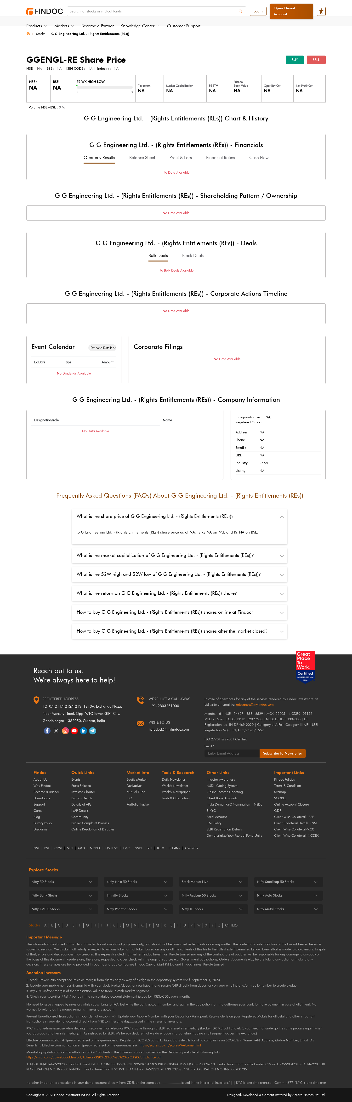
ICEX (160, 848)
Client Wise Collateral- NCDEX (296, 836)
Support (39, 804)
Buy (295, 60)
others (231, 925)
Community (79, 817)
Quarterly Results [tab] (99, 157)
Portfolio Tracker (138, 804)
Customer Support (183, 25)
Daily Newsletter (173, 780)
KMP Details (80, 811)
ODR (277, 811)
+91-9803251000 (164, 706)
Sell (316, 60)
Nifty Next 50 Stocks (122, 882)
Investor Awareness (221, 780)
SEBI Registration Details (224, 829)
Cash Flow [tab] (258, 157)
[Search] (240, 11)
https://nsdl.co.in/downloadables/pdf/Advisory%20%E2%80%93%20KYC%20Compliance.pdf (93, 1057)
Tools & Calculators (176, 798)
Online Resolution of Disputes (92, 829)
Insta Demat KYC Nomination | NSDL (234, 804)
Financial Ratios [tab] (220, 157)
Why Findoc (42, 786)
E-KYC (211, 811)
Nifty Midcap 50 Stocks (199, 895)
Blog (37, 817)
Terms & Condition (287, 786)
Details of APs (81, 804)
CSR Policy (214, 823)
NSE (37, 848)
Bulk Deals (158, 255)
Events (75, 780)
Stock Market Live (195, 882)
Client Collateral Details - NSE (296, 823)
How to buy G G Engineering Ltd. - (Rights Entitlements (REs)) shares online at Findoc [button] (165, 612)
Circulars (191, 848)
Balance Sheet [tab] (142, 157)
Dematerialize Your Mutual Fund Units (234, 836)
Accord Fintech (303, 1095)
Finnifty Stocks (117, 895)
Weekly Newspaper (176, 792)
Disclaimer (41, 829)
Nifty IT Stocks (192, 909)
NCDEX (95, 848)
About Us (40, 780)
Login (258, 11)
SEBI (70, 848)
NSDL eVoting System (222, 786)
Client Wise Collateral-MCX (294, 829)
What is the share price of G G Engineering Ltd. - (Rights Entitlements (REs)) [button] (155, 516)
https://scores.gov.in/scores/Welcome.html (170, 1045)
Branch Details (81, 798)
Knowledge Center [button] (137, 25)
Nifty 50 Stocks (43, 882)
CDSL (58, 848)
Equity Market (137, 780)
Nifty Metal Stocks (270, 909)
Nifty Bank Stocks (44, 895)
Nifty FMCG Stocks (46, 909)
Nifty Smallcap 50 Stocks (275, 882)
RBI (150, 848)
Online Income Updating (225, 792)
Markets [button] (61, 25)
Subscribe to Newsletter (282, 753)
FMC (126, 848)
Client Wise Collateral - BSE (294, 817)
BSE (47, 848)
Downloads (42, 798)
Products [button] (34, 25)
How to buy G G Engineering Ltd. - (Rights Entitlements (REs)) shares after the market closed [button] (172, 631)
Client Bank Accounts (222, 798)
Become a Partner (97, 25)
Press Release (81, 786)
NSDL (139, 848)
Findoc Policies (284, 780)
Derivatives (134, 786)
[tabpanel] (176, 172)
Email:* (209, 746)
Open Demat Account (284, 11)
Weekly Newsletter (175, 786)
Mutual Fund (136, 792)
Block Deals (193, 255)
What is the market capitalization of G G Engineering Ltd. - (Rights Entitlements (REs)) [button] (165, 555)
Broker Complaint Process (90, 823)
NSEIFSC (111, 848)
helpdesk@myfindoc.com (169, 729)
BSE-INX (174, 848)
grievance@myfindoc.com (255, 705)
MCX (81, 848)
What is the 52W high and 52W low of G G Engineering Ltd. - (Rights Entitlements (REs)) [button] (169, 574)
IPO (129, 798)
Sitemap (280, 792)
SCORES (280, 798)
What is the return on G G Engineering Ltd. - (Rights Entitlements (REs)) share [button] (157, 593)
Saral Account (217, 817)
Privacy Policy (43, 823)
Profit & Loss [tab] (181, 157)
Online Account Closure (291, 804)
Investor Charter (83, 792)
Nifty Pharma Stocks (122, 909)
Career (39, 811)
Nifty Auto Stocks (269, 895)
